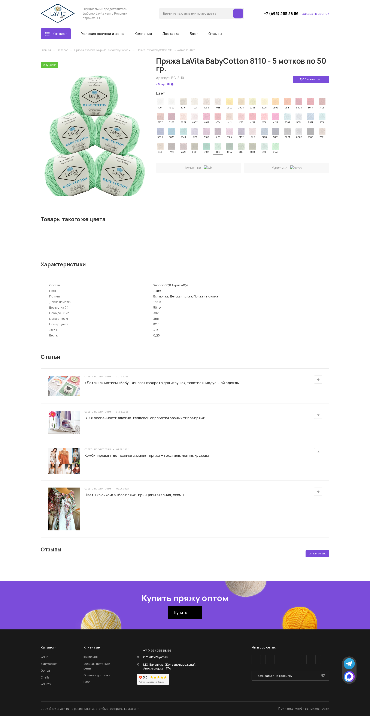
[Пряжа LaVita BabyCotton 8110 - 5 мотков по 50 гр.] (94, 129)
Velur (44, 657)
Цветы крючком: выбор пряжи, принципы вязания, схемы (134, 494)
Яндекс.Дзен (324, 659)
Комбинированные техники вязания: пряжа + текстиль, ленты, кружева (147, 455)
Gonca (45, 670)
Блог (87, 682)
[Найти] (238, 13)
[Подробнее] (318, 379)
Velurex (46, 684)
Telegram (270, 659)
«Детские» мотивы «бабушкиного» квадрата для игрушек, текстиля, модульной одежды (162, 382)
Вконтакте (256, 659)
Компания (91, 657)
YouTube (283, 659)
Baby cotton (49, 664)
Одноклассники (297, 659)
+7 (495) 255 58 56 (281, 13)
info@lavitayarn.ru (155, 657)
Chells (45, 677)
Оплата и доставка (97, 675)
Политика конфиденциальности (303, 708)
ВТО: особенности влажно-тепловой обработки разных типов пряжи (145, 417)
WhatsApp (311, 659)
